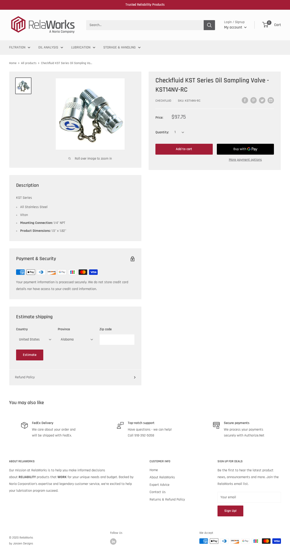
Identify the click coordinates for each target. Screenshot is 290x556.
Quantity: (162, 132)
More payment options (245, 159)
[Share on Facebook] (245, 100)
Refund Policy (25, 377)
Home (13, 63)
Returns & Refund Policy (167, 499)
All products (28, 63)
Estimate (29, 354)
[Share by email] (271, 100)
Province (64, 329)
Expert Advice (159, 484)
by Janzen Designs (21, 544)
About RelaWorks (162, 477)
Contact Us (158, 492)
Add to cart (184, 149)
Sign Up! (230, 510)
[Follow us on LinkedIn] (113, 541)
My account (233, 27)
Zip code (105, 329)
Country (22, 329)
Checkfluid (163, 101)
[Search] (209, 25)
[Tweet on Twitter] (262, 100)
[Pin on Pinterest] (253, 100)
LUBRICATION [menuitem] (80, 47)
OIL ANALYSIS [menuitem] (48, 47)
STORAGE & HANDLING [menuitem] (119, 47)
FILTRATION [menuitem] (17, 47)
